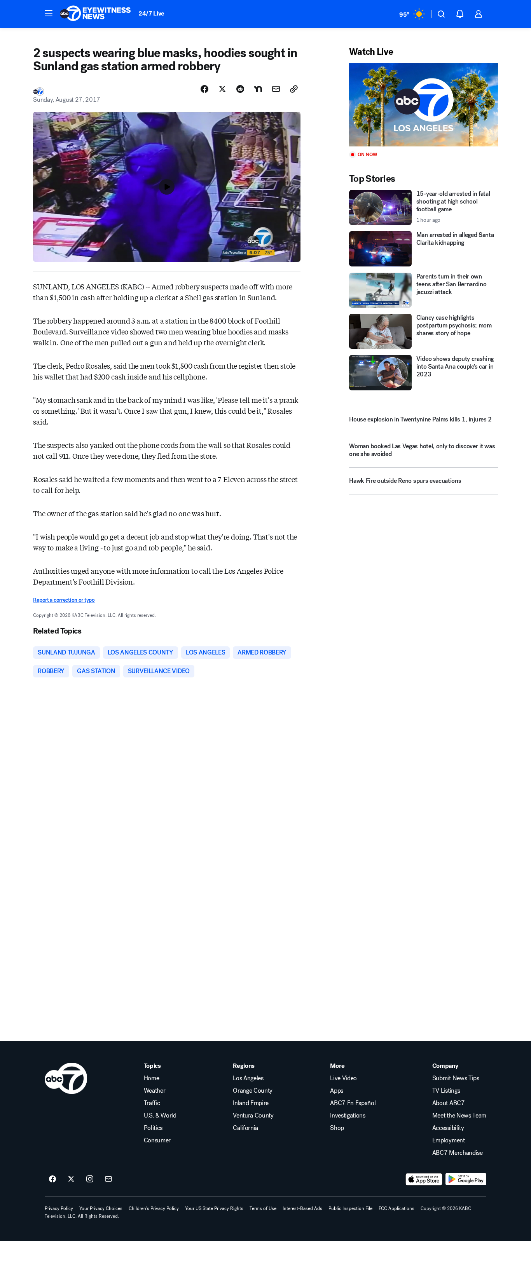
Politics (153, 1128)
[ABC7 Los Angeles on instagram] (90, 1179)
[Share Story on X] (222, 89)
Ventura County (253, 1115)
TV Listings (446, 1091)
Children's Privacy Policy (154, 1208)
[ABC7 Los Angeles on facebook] (52, 1179)
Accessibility (448, 1128)
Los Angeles (248, 1078)
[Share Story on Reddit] (240, 89)
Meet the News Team (459, 1115)
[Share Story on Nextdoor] (258, 89)
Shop (337, 1128)
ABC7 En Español (353, 1103)
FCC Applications (396, 1208)
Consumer (157, 1140)
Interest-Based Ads (302, 1208)
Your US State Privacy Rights (214, 1208)
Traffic (152, 1103)
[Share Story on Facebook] (204, 89)
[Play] (423, 104)
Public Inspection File (350, 1208)
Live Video (343, 1078)
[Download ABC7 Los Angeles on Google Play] (465, 1179)
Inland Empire (251, 1103)
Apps (336, 1091)
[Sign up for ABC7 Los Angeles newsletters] (108, 1179)
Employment (448, 1140)
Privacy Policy (59, 1208)
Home (151, 1078)
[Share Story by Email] (276, 89)
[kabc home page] (66, 1078)
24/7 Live (151, 13)
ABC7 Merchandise (457, 1153)
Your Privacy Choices (100, 1208)
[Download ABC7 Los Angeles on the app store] (424, 1179)
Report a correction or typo (63, 600)
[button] (48, 13)
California (245, 1128)
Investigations (347, 1115)
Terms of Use (263, 1208)
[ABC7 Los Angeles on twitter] (71, 1179)
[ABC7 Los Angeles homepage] (95, 14)
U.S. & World (160, 1115)
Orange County (252, 1091)
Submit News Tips (455, 1078)
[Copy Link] (293, 89)
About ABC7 (448, 1103)
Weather (155, 1091)
